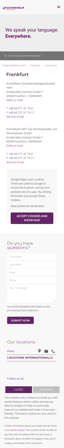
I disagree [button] (46, 389)
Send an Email (15, 116)
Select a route (14, 100)
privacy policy (17, 430)
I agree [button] (18, 389)
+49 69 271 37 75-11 (21, 112)
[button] (59, 420)
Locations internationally (30, 358)
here (35, 310)
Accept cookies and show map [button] (32, 218)
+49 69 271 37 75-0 (21, 108)
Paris (10, 351)
